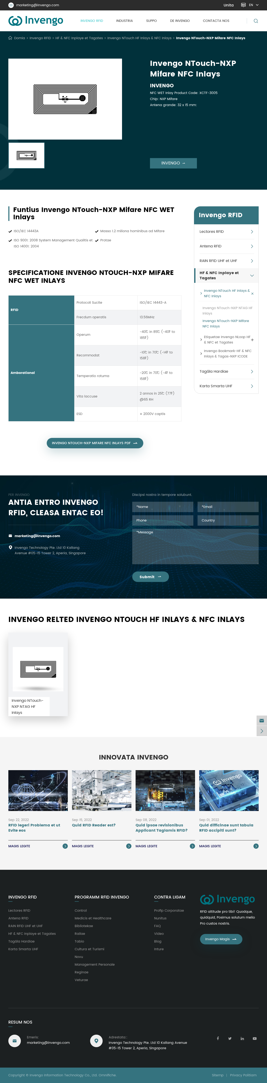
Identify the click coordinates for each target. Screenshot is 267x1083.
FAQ (157, 926)
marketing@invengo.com (34, 5)
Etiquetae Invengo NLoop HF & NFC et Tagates (227, 339)
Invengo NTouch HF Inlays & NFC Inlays (139, 38)
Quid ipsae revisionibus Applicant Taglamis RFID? (162, 828)
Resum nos (20, 1022)
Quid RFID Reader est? (94, 825)
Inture (159, 949)
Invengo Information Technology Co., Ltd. (64, 1075)
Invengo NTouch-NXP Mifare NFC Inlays (210, 38)
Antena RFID (211, 246)
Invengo (173, 163)
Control (81, 910)
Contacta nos (216, 21)
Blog (157, 941)
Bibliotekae (84, 926)
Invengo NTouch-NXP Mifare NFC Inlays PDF (95, 443)
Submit (151, 577)
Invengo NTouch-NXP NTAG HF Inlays (228, 310)
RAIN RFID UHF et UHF (218, 260)
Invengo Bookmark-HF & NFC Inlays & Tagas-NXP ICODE (228, 353)
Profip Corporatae (169, 910)
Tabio (79, 941)
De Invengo (180, 21)
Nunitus (160, 918)
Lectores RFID (212, 231)
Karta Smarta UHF (216, 386)
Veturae (81, 980)
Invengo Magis (221, 939)
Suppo (151, 21)
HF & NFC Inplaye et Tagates (79, 38)
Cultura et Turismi (89, 949)
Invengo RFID (92, 21)
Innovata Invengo (133, 758)
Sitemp (218, 1075)
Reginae (81, 972)
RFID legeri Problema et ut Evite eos (34, 828)
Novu (79, 957)
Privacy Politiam (243, 1075)
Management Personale (95, 964)
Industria (124, 21)
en (251, 5)
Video (159, 933)
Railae (80, 933)
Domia (19, 38)
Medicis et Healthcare (93, 918)
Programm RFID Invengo (102, 897)
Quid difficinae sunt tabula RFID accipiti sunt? (226, 828)
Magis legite (37, 846)
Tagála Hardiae (214, 371)
